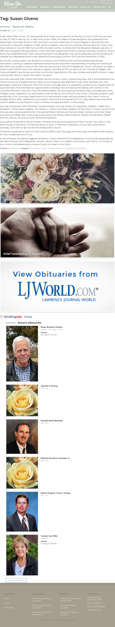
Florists (7, 598)
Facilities (72, 7)
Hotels (6, 603)
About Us (85, 7)
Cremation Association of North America (41, 613)
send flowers (106, 2)
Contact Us (98, 7)
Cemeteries (8, 608)
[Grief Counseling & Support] (57, 232)
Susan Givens (48, 148)
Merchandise (59, 7)
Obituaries (32, 7)
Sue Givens (34, 148)
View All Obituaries (16, 580)
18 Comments (79, 148)
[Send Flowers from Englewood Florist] (57, 178)
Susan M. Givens (23, 26)
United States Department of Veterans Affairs (71, 599)
